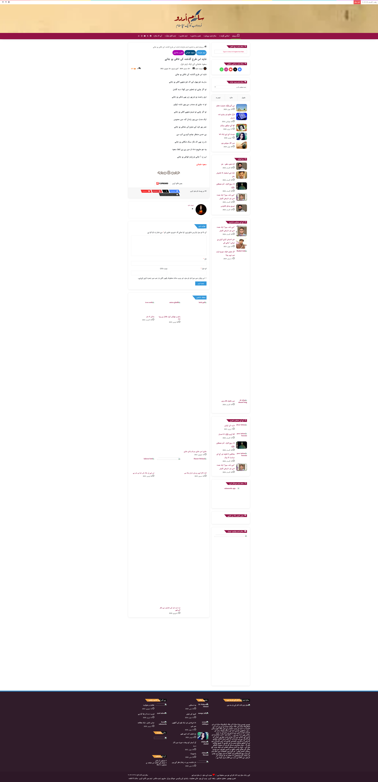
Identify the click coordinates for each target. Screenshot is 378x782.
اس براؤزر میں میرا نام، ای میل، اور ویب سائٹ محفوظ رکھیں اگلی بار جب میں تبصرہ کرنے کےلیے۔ (171, 278)
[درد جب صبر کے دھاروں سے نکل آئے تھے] (168, 532)
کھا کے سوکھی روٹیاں (227, 125)
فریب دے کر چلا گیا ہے (146, 714)
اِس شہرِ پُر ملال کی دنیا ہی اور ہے (143, 473)
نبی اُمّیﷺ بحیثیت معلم (225, 105)
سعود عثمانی (190, 52)
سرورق (234, 36)
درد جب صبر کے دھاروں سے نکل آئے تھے (170, 609)
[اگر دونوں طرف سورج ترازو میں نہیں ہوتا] (241, 324)
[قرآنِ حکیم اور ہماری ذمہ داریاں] (241, 116)
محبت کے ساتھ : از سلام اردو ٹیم (202, 775)
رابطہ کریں (211, 778)
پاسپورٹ (193, 753)
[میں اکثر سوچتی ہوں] (241, 145)
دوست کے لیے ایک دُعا (227, 134)
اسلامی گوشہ (224, 36)
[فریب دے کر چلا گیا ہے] (161, 716)
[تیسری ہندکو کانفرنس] (241, 208)
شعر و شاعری (196, 36)
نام (205, 259)
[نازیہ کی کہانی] (241, 427)
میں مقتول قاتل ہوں (228, 401)
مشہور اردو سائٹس (159, 778)
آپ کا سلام (158, 36)
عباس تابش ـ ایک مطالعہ (146, 722)
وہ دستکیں (192, 705)
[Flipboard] (162, 183)
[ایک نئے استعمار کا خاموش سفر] (241, 175)
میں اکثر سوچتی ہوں (228, 143)
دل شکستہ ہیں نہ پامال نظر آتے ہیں (184, 762)
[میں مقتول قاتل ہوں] (241, 404)
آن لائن (161, 760)
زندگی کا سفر (150, 316)
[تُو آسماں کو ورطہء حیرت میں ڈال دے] (203, 744)
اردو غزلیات (184, 47)
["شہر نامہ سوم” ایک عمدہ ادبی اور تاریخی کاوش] (241, 197)
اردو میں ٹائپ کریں (145, 778)
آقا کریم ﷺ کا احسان (227, 434)
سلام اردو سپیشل (210, 36)
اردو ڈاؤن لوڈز (171, 36)
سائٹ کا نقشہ (133, 778)
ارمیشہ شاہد (199, 68)
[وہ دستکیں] (203, 707)
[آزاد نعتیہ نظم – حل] (241, 166)
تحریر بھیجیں (231, 778)
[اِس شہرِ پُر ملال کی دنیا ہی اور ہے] (142, 464)
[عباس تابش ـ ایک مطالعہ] (161, 724)
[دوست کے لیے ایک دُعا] (241, 136)
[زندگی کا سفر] (142, 308)
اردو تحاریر (183, 36)
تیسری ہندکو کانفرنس (228, 206)
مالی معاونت (193, 778)
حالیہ (231, 97)
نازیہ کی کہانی (229, 425)
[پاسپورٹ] (203, 755)
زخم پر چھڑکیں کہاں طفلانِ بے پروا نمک (169, 317)
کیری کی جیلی (191, 714)
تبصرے (218, 97)
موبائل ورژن (171, 778)
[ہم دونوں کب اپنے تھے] (203, 735)
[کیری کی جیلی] (203, 716)
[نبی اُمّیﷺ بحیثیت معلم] (241, 107)
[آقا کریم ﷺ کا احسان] (241, 436)
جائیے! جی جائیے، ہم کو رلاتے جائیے (195, 451)
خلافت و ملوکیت (148, 705)
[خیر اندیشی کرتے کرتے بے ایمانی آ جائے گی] (241, 243)
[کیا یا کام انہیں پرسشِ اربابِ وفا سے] (195, 464)
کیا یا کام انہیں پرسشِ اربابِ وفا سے (195, 473)
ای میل (204, 268)
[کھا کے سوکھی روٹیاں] (241, 127)
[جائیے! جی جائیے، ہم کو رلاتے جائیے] (195, 375)
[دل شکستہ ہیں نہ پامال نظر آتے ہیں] (203, 764)
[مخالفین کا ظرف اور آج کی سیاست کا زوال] (241, 456)
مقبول (243, 97)
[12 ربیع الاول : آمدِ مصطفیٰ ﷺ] (241, 186)
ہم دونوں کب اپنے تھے (188, 733)
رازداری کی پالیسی (182, 778)
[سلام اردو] (189, 18)
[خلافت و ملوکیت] (161, 707)
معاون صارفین (221, 778)
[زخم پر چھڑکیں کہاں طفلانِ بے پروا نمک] (168, 308)
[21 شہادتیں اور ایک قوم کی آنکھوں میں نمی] (203, 724)
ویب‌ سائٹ (163, 268)
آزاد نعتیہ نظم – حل (228, 164)
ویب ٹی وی (203, 778)
